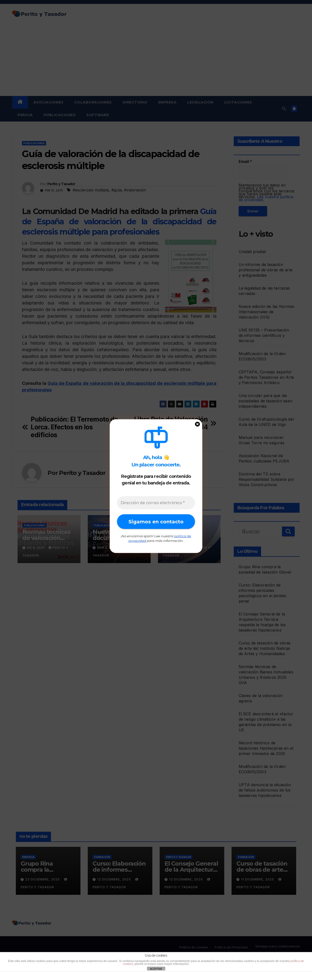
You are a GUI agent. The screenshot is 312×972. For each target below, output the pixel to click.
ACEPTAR (156, 968)
